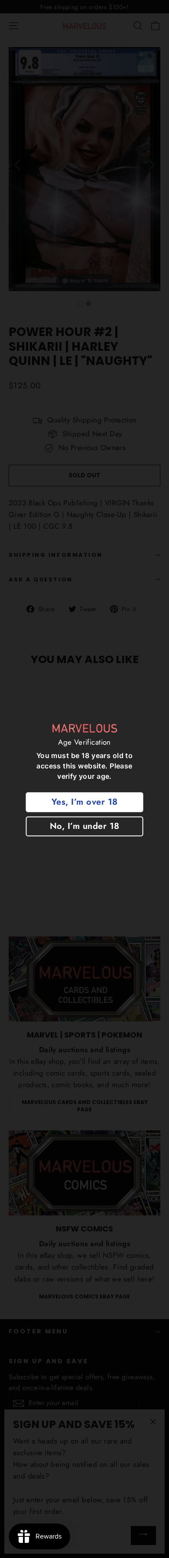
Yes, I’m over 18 (85, 802)
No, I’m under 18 (85, 826)
